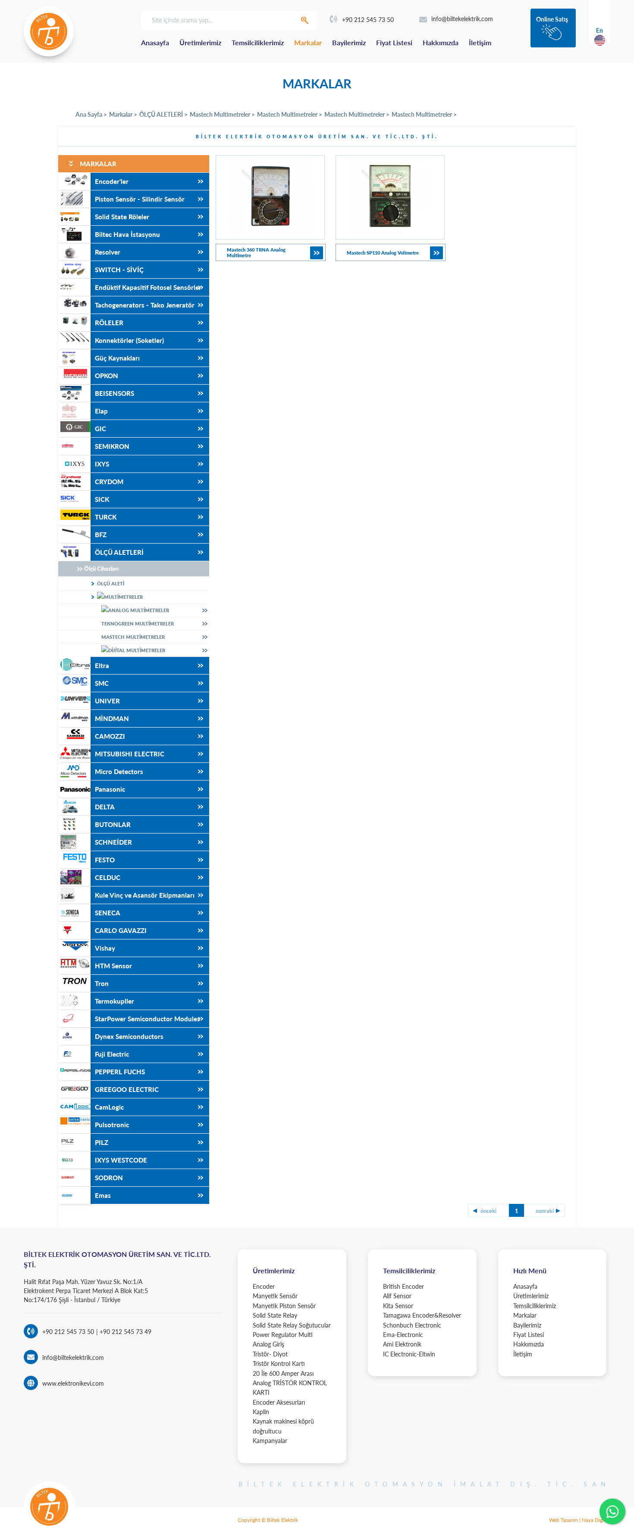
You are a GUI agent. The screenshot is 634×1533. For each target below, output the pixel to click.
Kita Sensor (398, 1305)
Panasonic (110, 789)
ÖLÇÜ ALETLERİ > (163, 114)
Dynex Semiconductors (129, 1036)
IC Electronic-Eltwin (409, 1354)
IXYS (102, 464)
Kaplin (261, 1411)
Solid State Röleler (122, 217)
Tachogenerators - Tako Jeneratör (145, 305)
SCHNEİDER (113, 842)
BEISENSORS (114, 393)
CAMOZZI (110, 736)
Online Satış (552, 19)
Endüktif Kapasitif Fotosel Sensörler (148, 287)
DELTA (105, 807)
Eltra (102, 665)
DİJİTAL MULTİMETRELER (136, 650)
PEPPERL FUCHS (120, 1072)
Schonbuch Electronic (412, 1325)
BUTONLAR (113, 824)
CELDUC (107, 877)
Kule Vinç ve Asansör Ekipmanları (145, 895)
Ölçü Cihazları (101, 568)
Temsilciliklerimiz (258, 42)
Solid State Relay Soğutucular (292, 1325)
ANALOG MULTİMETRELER (138, 610)
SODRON (109, 1178)
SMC (102, 683)
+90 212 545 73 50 (368, 19)
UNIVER (107, 701)
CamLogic (109, 1107)
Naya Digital (595, 1520)
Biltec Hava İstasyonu (127, 234)
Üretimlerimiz (200, 42)
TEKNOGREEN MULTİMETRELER (137, 623)
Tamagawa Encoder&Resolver (422, 1315)
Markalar (308, 42)
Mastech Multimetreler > (222, 114)
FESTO (105, 860)
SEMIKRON (112, 446)
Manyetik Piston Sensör (284, 1305)
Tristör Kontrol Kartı (279, 1363)
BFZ (101, 534)
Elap (101, 411)
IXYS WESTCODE (121, 1160)
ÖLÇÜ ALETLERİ (119, 552)
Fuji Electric (112, 1054)
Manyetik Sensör (275, 1296)
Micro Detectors (119, 771)
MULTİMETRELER (123, 597)
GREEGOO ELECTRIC (127, 1089)
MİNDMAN (112, 718)
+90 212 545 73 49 (124, 1331)
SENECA (107, 913)
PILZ (101, 1142)
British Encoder (403, 1286)
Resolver (107, 252)
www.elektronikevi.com (73, 1383)
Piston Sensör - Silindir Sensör (140, 199)
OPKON (106, 375)
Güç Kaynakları (117, 358)
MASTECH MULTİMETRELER (133, 637)
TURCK (105, 517)
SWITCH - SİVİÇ (119, 270)
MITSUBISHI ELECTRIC (129, 754)
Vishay (105, 948)
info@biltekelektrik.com (462, 18)
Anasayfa (155, 42)
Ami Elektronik (402, 1344)
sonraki (545, 1210)
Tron (102, 983)
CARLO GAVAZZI (121, 930)
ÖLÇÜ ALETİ (110, 583)
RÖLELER (109, 323)
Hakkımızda (440, 42)
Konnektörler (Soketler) (129, 340)
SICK (102, 499)
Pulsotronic (112, 1125)
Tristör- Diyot (270, 1354)
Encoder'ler (112, 181)
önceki (488, 1210)
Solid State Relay (275, 1315)
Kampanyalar (270, 1440)
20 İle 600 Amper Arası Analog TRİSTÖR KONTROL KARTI (290, 1383)
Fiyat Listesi (394, 42)
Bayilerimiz (349, 42)
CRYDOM (109, 481)
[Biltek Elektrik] (49, 31)
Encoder (264, 1286)
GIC (100, 428)
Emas (103, 1195)
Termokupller (114, 1001)
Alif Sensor (397, 1296)
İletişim (480, 42)
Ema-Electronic (403, 1334)
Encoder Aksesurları (279, 1402)
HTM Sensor (113, 966)
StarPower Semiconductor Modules (147, 1019)
